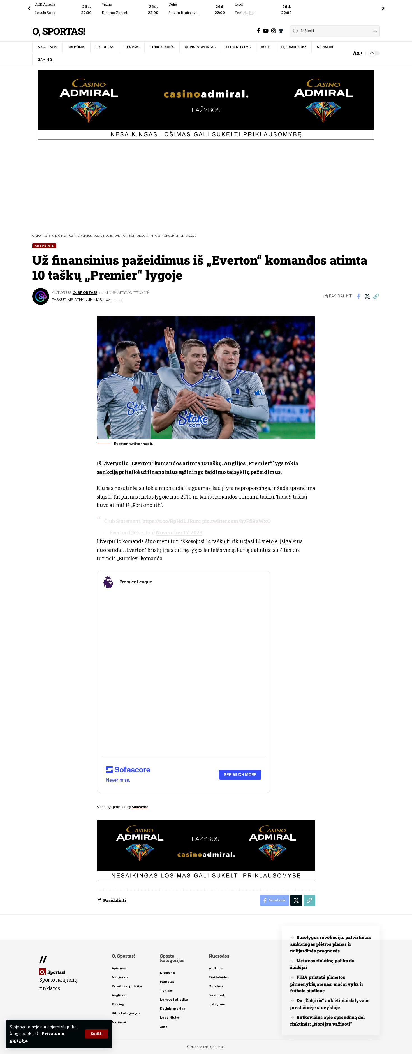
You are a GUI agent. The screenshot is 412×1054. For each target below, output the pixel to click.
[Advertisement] (206, 186)
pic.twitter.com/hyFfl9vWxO (236, 521)
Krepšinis (44, 246)
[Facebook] (258, 30)
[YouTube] (265, 30)
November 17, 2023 (179, 533)
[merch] (280, 31)
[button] (96, 1033)
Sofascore (140, 807)
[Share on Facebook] (358, 296)
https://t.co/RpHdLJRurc (171, 521)
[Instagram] (273, 30)
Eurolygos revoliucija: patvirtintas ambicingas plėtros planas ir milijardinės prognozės (330, 944)
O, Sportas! (58, 31)
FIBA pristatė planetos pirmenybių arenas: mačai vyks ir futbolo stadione (326, 983)
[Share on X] (367, 296)
